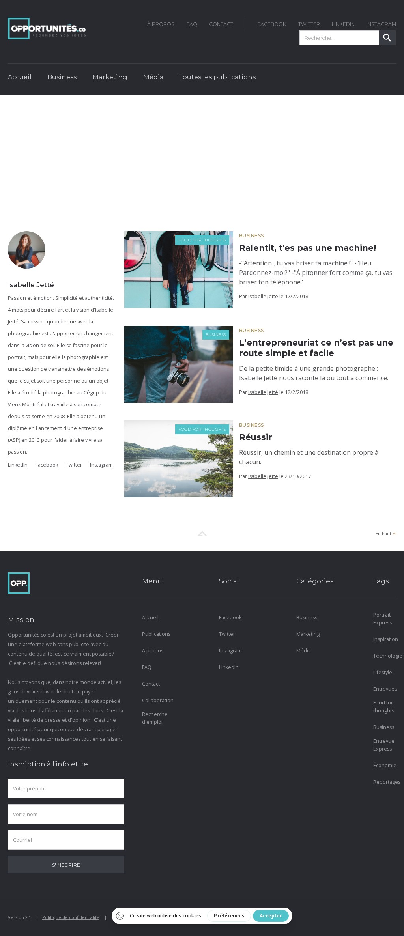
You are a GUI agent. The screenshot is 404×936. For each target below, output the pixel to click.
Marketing (307, 634)
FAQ (191, 24)
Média (303, 650)
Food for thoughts (202, 240)
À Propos (160, 24)
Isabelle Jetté (263, 296)
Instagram (101, 464)
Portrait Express (382, 618)
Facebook (47, 464)
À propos (152, 650)
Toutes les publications (218, 77)
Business (251, 236)
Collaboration (153, 700)
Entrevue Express (384, 745)
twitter (309, 24)
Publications (153, 634)
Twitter (74, 464)
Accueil (20, 77)
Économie (384, 765)
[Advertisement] (202, 154)
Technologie (384, 655)
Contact (221, 24)
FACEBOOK (271, 24)
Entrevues (384, 689)
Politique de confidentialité (70, 917)
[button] (61, 79)
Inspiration (384, 639)
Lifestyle (382, 672)
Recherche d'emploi (153, 718)
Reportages (384, 782)
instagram (381, 24)
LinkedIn (343, 24)
